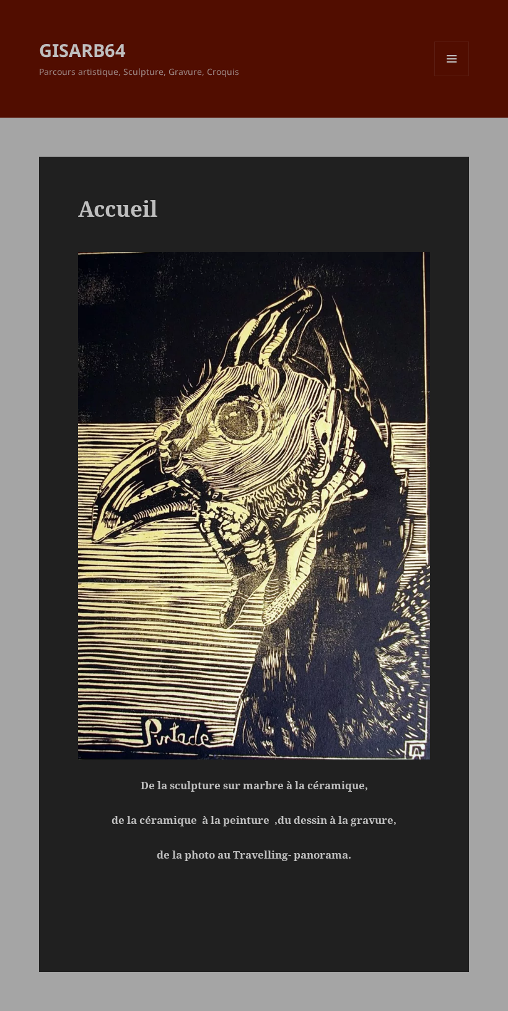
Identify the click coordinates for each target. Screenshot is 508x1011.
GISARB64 (82, 50)
